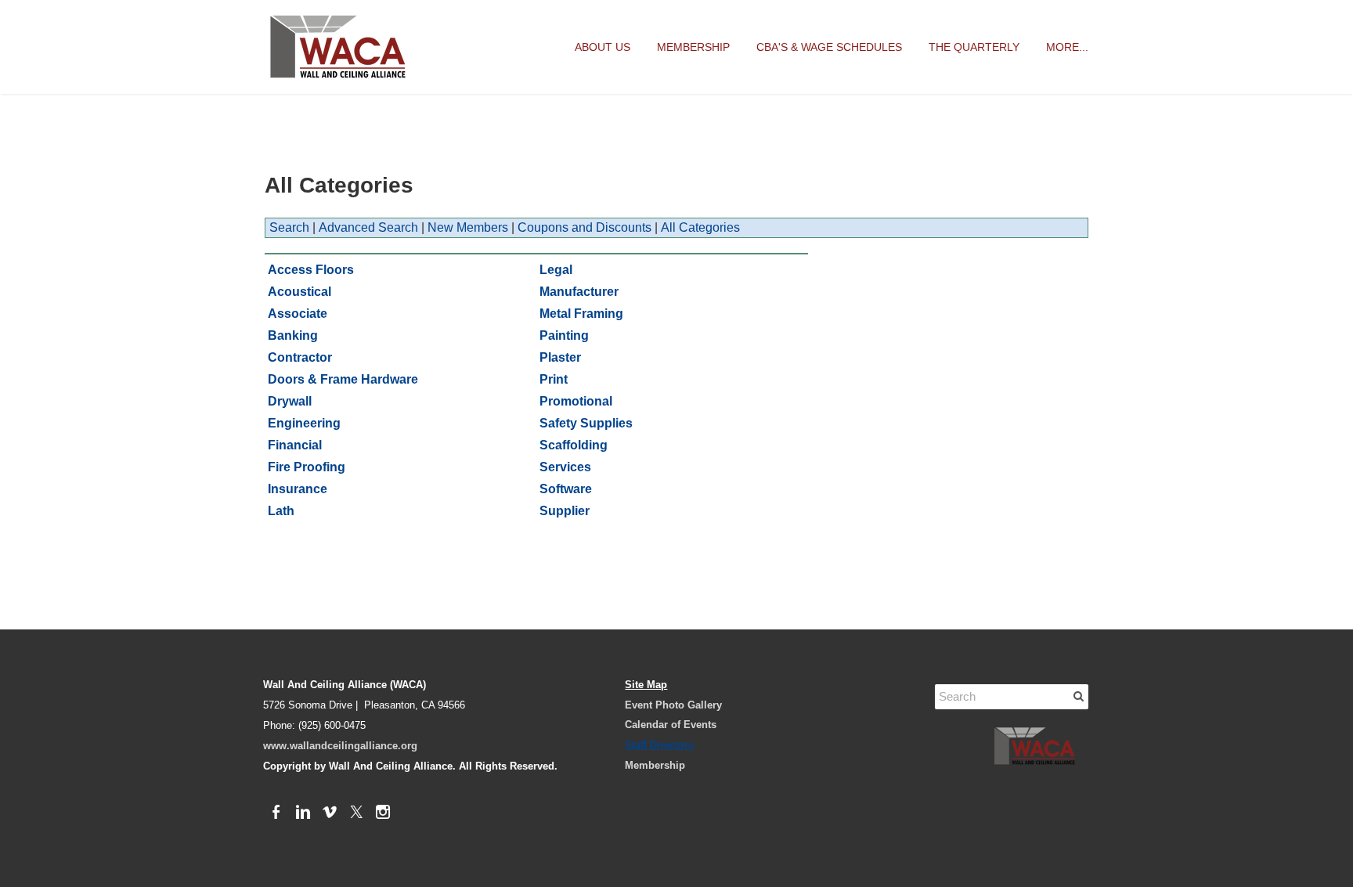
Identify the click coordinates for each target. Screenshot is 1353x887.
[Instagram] (383, 813)
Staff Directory (659, 745)
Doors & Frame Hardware (343, 379)
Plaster (560, 357)
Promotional (575, 401)
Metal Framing (581, 313)
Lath (281, 510)
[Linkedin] (303, 813)
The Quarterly (974, 47)
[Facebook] (276, 813)
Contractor (300, 357)
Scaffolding (573, 445)
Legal (555, 269)
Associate (297, 313)
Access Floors (311, 269)
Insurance (297, 489)
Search (289, 227)
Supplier (564, 510)
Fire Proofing (306, 467)
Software (565, 489)
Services (565, 467)
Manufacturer (579, 291)
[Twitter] (356, 813)
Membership (693, 47)
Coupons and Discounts (584, 227)
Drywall (290, 401)
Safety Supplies (586, 423)
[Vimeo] (330, 813)
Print (553, 379)
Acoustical (299, 291)
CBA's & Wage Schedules (829, 47)
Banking (293, 335)
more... (1067, 47)
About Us (602, 47)
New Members (468, 227)
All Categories (700, 227)
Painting (564, 335)
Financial (295, 445)
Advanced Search (368, 227)
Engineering (304, 423)
